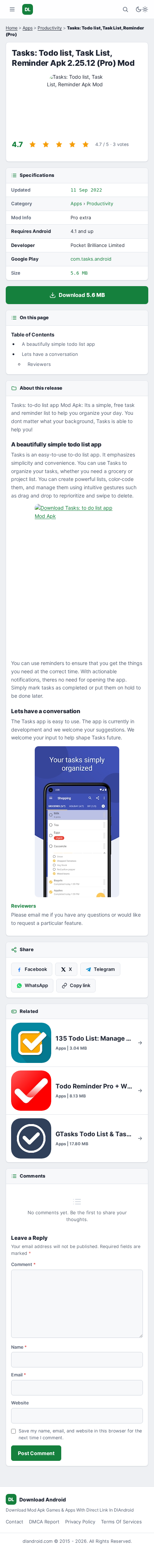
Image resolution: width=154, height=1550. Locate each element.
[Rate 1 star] (33, 144)
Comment (23, 1264)
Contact (14, 1521)
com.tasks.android (91, 259)
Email (18, 1374)
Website (20, 1402)
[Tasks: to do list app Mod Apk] (77, 821)
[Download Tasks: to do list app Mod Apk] (77, 579)
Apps (28, 28)
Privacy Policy (80, 1521)
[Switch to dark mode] (141, 9)
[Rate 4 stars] (72, 144)
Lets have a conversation (50, 354)
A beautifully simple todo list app (58, 344)
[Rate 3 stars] (59, 144)
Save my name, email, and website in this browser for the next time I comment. (80, 1434)
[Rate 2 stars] (46, 144)
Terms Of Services (121, 1521)
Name (19, 1347)
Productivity (50, 28)
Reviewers (39, 364)
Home (12, 28)
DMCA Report (44, 1521)
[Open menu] (12, 9)
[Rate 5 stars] (86, 144)
